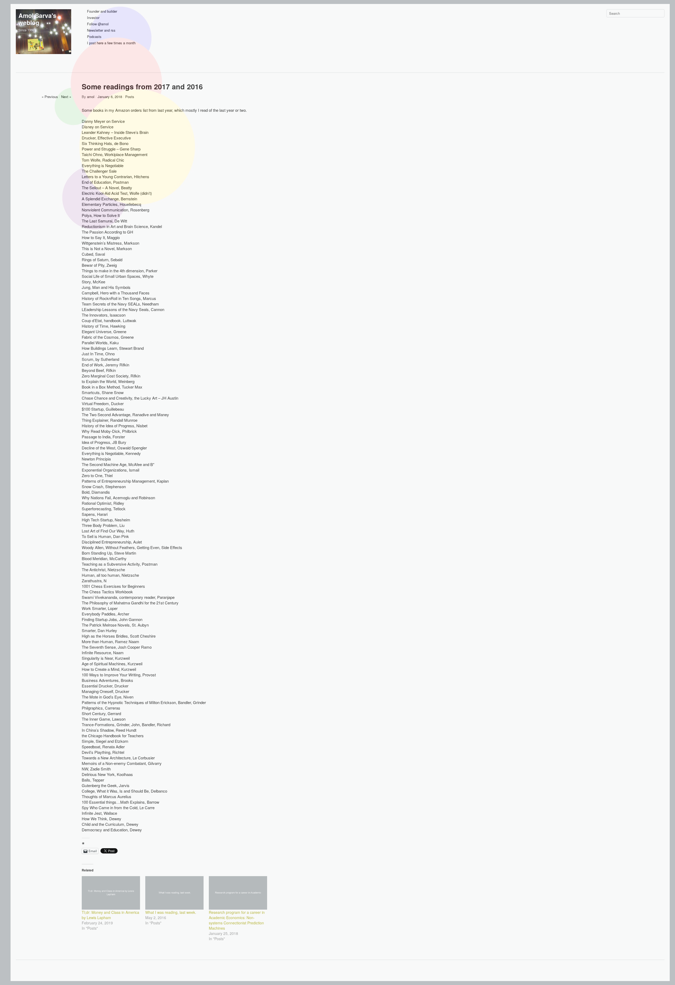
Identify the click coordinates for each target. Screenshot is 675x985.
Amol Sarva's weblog (37, 19)
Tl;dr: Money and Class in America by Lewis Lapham (110, 915)
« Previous (50, 96)
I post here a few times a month (111, 43)
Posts (129, 96)
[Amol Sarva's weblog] (43, 37)
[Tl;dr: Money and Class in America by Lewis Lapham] (111, 892)
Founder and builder (102, 11)
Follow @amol (98, 24)
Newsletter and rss (101, 30)
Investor (93, 18)
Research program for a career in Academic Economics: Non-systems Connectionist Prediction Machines (237, 920)
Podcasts (94, 37)
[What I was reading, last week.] (174, 892)
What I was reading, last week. (170, 912)
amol (90, 96)
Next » (66, 96)
